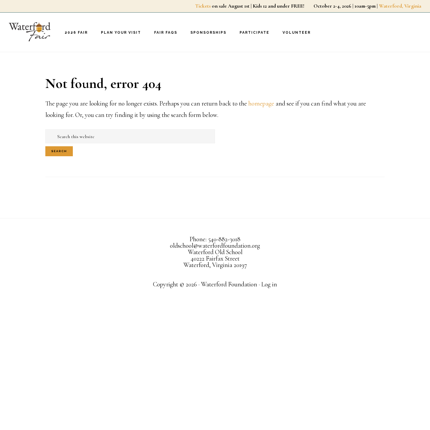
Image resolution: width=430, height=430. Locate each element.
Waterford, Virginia (400, 6)
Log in (269, 284)
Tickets (203, 6)
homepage (261, 103)
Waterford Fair (38, 31)
